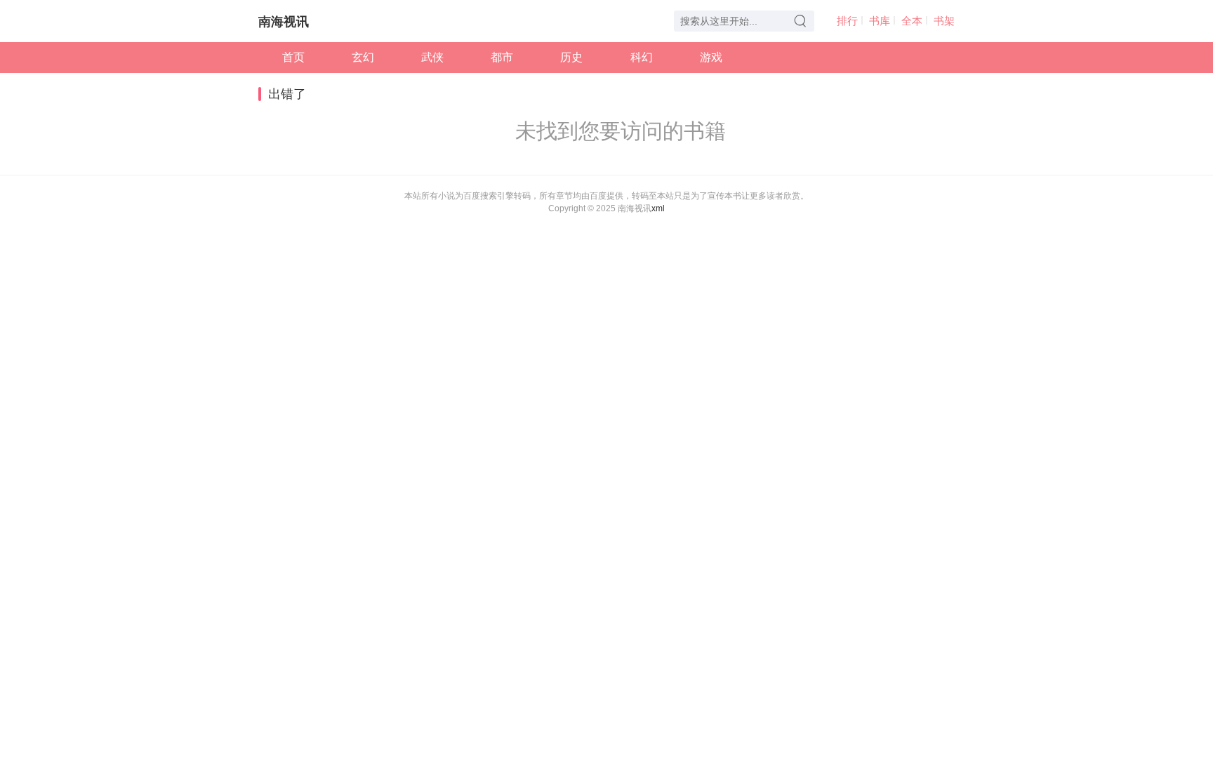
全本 (911, 21)
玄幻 (363, 57)
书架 (944, 21)
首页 (293, 57)
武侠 (432, 57)
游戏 (711, 57)
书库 (879, 21)
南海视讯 (283, 22)
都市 (502, 57)
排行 (847, 21)
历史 (571, 57)
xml (658, 208)
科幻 (641, 57)
